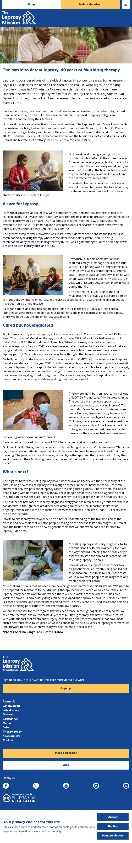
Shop (31, 4)
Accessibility (11, 736)
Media (7, 723)
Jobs (6, 727)
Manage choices (113, 835)
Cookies (8, 740)
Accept (113, 817)
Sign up (66, 688)
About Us (9, 701)
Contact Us (10, 719)
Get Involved (11, 706)
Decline (113, 826)
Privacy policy (12, 732)
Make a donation (90, 4)
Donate (8, 714)
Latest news (11, 710)
